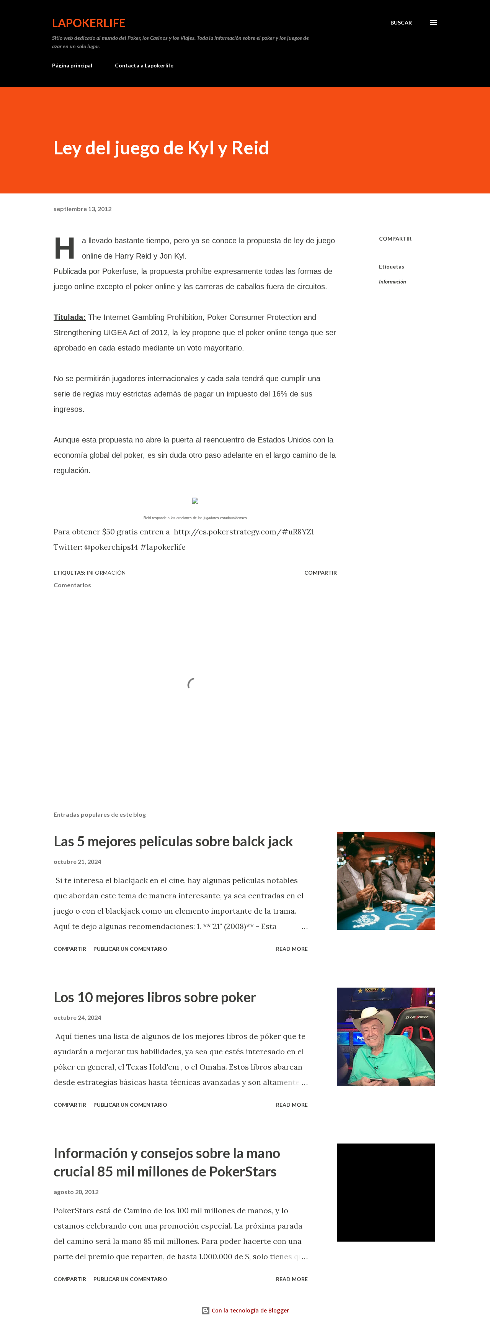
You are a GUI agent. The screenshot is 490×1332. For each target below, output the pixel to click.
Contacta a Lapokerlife (144, 65)
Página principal (72, 65)
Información (392, 281)
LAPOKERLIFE (89, 22)
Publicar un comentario (130, 948)
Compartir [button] (395, 238)
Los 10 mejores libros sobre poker (155, 996)
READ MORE (292, 948)
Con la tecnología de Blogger (249, 1310)
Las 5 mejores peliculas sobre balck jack (173, 840)
